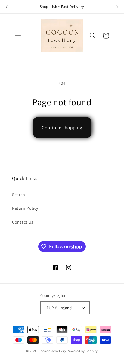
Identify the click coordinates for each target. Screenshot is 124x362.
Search (18, 194)
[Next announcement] (117, 6)
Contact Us (22, 222)
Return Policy (25, 208)
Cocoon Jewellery (52, 351)
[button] (18, 35)
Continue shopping (62, 127)
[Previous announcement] (6, 6)
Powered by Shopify (82, 351)
